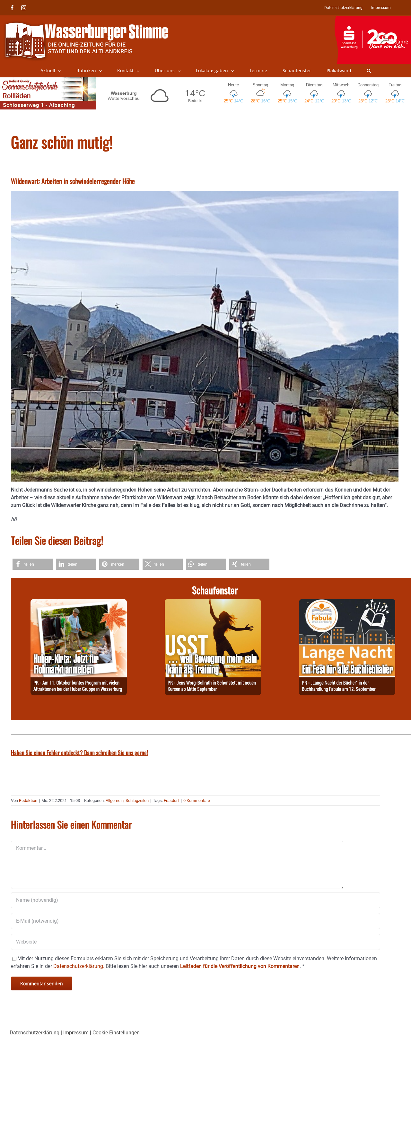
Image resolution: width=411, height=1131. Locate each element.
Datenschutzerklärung (34, 1033)
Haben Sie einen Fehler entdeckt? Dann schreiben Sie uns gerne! (79, 752)
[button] (369, 70)
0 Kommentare (196, 800)
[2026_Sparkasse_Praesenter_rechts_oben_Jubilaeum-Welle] (372, 19)
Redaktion (28, 800)
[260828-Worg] (213, 603)
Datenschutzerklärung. (78, 966)
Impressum (76, 1033)
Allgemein (115, 800)
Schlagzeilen (137, 800)
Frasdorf (171, 800)
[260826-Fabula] (347, 603)
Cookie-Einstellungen (116, 1033)
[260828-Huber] (79, 603)
